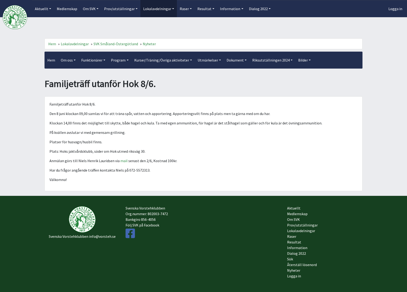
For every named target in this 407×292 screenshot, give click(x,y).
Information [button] (230, 8)
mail (124, 160)
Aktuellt (294, 208)
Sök (290, 259)
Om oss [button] (67, 60)
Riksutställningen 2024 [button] (271, 60)
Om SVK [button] (89, 8)
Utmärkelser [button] (208, 60)
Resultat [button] (204, 8)
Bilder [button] (303, 60)
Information (297, 247)
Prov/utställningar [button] (119, 8)
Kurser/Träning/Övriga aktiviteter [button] (161, 60)
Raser (291, 236)
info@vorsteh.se (102, 236)
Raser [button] (184, 8)
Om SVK (293, 219)
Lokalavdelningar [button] (157, 8)
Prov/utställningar (302, 225)
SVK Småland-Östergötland (116, 43)
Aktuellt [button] (41, 8)
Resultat (294, 242)
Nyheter (149, 43)
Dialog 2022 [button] (258, 8)
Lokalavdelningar (75, 43)
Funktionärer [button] (91, 60)
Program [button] (118, 60)
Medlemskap (67, 8)
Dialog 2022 (296, 253)
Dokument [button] (235, 60)
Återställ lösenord (302, 264)
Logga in (395, 8)
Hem (52, 43)
